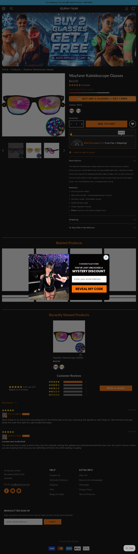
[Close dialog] (106, 257)
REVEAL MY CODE (89, 289)
